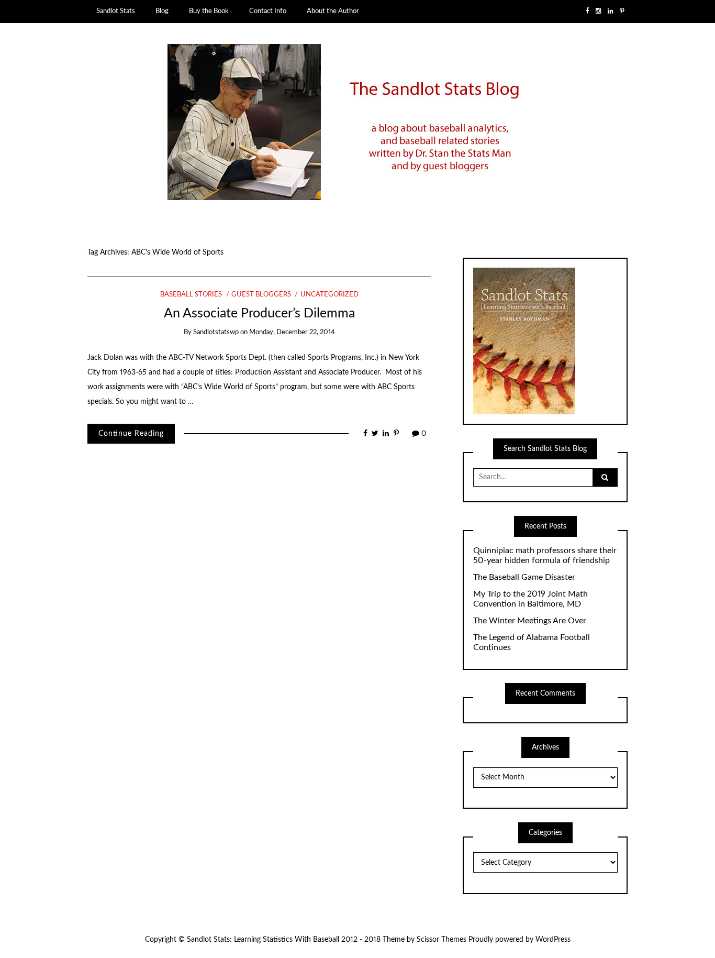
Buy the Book (209, 11)
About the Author (333, 11)
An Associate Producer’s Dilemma (259, 313)
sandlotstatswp (216, 332)
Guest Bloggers (261, 294)
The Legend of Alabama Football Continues (531, 642)
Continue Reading (131, 433)
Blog (162, 11)
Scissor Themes (441, 939)
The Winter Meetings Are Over (529, 620)
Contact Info (267, 11)
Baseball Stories (191, 294)
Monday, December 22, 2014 (292, 332)
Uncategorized (329, 294)
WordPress (553, 939)
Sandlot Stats (115, 11)
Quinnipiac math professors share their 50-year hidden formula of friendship (545, 555)
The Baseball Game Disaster (524, 577)
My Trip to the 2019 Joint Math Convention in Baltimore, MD (530, 599)
